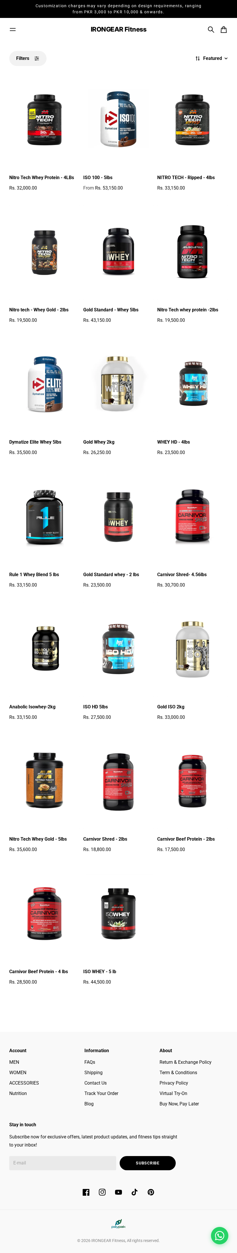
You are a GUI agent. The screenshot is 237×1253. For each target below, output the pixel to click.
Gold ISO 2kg (170, 707)
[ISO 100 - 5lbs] (118, 120)
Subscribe (147, 1163)
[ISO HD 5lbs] (118, 649)
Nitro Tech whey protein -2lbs (187, 310)
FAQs (89, 1062)
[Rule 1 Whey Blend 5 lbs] (44, 517)
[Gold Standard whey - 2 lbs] (118, 517)
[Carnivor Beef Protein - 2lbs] (192, 782)
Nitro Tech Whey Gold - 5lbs (38, 839)
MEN (14, 1062)
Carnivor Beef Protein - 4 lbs (38, 971)
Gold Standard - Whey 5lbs (110, 310)
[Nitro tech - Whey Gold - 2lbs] (44, 252)
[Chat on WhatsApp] (219, 1235)
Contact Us (95, 1083)
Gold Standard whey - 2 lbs (111, 574)
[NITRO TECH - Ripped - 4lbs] (192, 120)
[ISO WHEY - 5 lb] (118, 914)
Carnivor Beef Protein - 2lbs (186, 839)
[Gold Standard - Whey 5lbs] (118, 252)
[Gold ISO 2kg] (192, 649)
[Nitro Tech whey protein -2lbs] (192, 252)
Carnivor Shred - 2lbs (105, 839)
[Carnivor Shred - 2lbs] (118, 782)
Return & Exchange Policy (186, 1062)
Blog (89, 1104)
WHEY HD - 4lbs (173, 442)
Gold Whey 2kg (98, 442)
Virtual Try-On (173, 1093)
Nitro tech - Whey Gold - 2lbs (38, 310)
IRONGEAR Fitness (108, 1240)
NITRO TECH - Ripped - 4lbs (186, 177)
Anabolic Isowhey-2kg (32, 707)
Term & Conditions (178, 1072)
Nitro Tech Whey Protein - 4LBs (41, 177)
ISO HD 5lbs (95, 707)
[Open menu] (12, 29)
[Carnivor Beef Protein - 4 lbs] (44, 914)
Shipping (93, 1072)
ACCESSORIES (24, 1083)
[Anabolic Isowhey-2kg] (44, 649)
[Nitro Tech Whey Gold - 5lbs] (44, 782)
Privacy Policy (174, 1083)
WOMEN (17, 1072)
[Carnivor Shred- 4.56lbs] (192, 517)
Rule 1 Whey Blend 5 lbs (34, 574)
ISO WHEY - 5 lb (99, 971)
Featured (212, 58)
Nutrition (18, 1093)
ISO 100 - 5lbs (97, 177)
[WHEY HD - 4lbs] (192, 385)
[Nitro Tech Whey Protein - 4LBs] (44, 120)
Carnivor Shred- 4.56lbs (182, 574)
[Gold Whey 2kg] (118, 385)
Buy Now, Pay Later (179, 1104)
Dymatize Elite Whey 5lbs (35, 442)
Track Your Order (101, 1093)
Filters (22, 58)
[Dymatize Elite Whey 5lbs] (44, 385)
